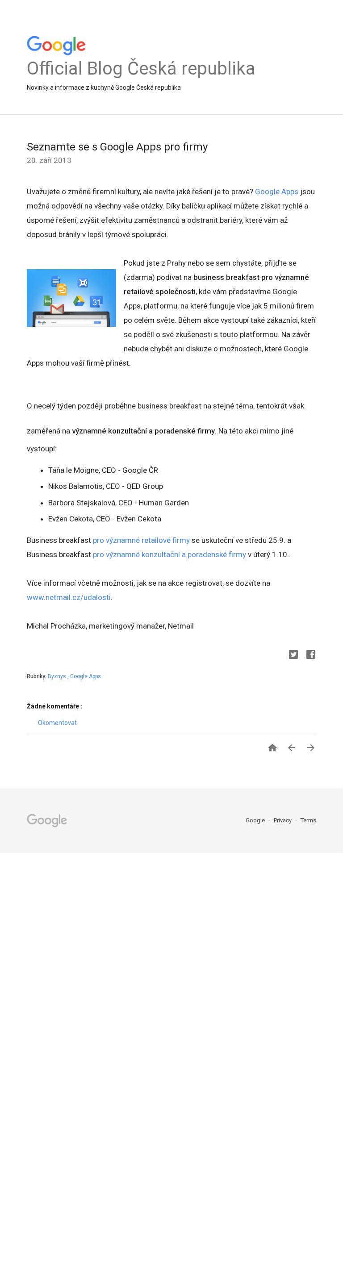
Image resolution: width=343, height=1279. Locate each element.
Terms (308, 820)
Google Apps (276, 191)
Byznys (57, 676)
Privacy (283, 820)
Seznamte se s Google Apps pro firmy (117, 147)
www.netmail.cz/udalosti (69, 597)
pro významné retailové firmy (141, 540)
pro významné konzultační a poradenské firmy (169, 554)
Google (256, 820)
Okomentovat (57, 722)
